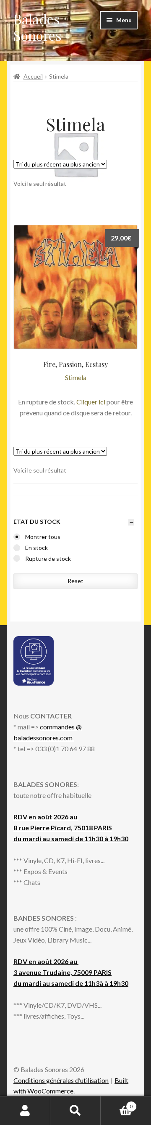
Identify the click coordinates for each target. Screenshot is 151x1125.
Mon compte (25, 1110)
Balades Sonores (37, 27)
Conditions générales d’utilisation (61, 1080)
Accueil (33, 76)
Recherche (75, 1110)
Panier (117, 1103)
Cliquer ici (90, 402)
